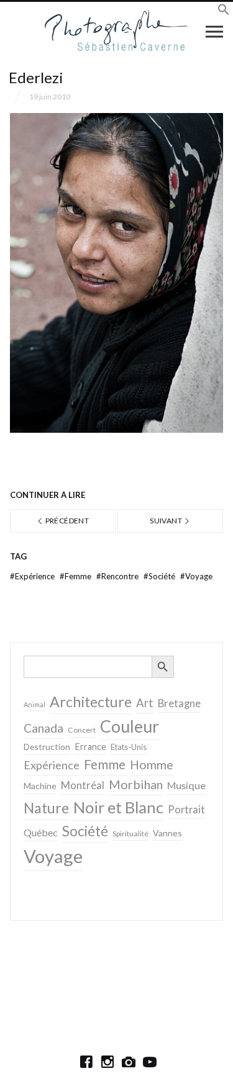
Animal (34, 704)
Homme (151, 764)
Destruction (47, 746)
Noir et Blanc (118, 807)
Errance (90, 746)
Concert (82, 730)
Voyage (196, 576)
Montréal (82, 785)
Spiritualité (130, 833)
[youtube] (150, 1062)
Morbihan (136, 784)
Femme (76, 576)
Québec (41, 832)
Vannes (167, 833)
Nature (46, 807)
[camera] (128, 1062)
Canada (43, 728)
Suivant (166, 520)
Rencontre (118, 576)
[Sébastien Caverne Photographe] (116, 31)
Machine (40, 785)
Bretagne (179, 703)
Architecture (91, 701)
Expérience (33, 576)
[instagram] (107, 1062)
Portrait (186, 809)
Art (144, 703)
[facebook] (86, 1062)
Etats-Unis (129, 747)
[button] (223, 11)
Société (160, 576)
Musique (186, 785)
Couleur (129, 726)
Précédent (66, 520)
